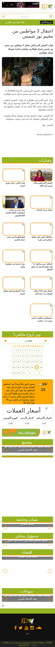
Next (50, 450)
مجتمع (27, 442)
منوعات (27, 591)
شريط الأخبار (46, 22)
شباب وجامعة (27, 519)
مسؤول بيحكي (26, 535)
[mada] (20, 6)
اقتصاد (27, 552)
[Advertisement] (27, 486)
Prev (5, 450)
